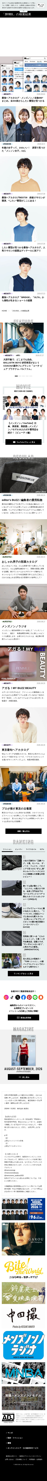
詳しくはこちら (41, 5)
